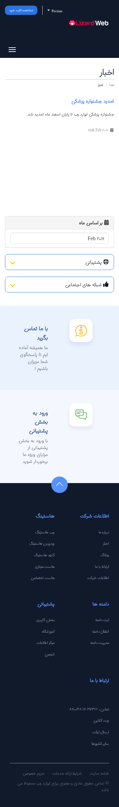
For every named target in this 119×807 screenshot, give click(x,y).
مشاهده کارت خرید (21, 10)
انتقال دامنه (100, 631)
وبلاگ (105, 555)
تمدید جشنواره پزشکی (92, 101)
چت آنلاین (101, 720)
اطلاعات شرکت (98, 577)
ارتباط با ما (102, 566)
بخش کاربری (45, 619)
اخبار (106, 543)
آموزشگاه (48, 631)
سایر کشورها (100, 743)
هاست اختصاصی (43, 577)
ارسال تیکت (100, 732)
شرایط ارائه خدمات (67, 773)
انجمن (50, 654)
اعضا (111, 85)
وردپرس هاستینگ (42, 543)
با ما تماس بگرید (36, 333)
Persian (56, 11)
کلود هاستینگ (44, 555)
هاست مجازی (45, 566)
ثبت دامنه (102, 619)
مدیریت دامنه (99, 642)
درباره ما (104, 532)
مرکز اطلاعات (45, 642)
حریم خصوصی (33, 773)
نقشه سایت (99, 773)
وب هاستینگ (45, 532)
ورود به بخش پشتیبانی (38, 421)
